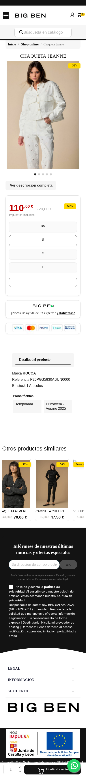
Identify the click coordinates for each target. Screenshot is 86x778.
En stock (19, 386)
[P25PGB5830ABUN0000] (35, 174)
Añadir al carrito (56, 769)
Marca (17, 373)
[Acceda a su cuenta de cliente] (72, 21)
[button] (7, 487)
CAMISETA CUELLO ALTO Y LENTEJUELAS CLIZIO (52, 511)
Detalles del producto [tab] (34, 359)
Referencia (20, 379)
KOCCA (29, 373)
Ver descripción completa (31, 185)
